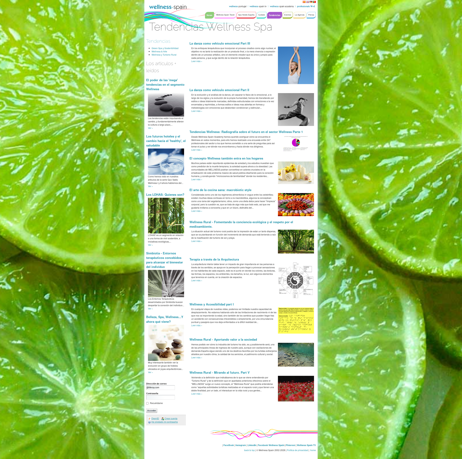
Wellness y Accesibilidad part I (211, 304)
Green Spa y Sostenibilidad (165, 48)
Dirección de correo (156, 383)
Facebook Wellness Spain (271, 445)
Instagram (241, 445)
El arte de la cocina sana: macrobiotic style (220, 190)
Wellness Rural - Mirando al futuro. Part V (219, 372)
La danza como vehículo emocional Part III (219, 43)
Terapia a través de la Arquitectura (214, 259)
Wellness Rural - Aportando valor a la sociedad (223, 339)
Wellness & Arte (159, 51)
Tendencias (158, 41)
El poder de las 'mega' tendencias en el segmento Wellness (165, 84)
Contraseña (152, 393)
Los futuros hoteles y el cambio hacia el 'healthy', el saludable (166, 140)
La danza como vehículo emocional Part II (219, 90)
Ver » (150, 127)
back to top (249, 450)
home (313, 450)
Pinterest (291, 445)
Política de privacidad (297, 450)
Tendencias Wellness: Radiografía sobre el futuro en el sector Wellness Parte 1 (246, 132)
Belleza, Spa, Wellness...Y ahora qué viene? (164, 319)
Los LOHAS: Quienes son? (165, 194)
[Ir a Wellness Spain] (167, 7)
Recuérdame (156, 403)
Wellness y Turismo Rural (164, 54)
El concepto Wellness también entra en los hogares (226, 158)
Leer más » (196, 61)
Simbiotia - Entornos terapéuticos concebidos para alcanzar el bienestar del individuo (164, 260)
